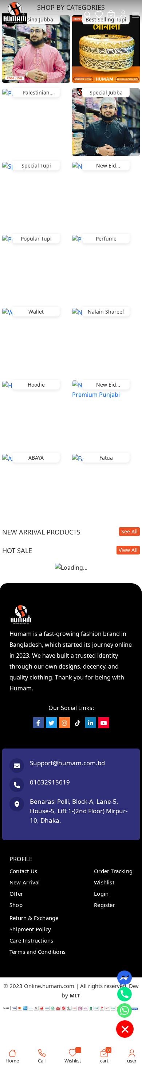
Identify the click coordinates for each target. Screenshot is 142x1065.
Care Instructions (31, 940)
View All (128, 549)
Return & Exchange (33, 917)
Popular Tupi (36, 238)
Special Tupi (36, 165)
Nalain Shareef (106, 311)
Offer (16, 893)
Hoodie (36, 384)
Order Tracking (113, 871)
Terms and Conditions (37, 951)
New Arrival (24, 882)
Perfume (106, 238)
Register (104, 904)
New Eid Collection (106, 166)
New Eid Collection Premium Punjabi (106, 385)
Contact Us (23, 871)
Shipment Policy (30, 929)
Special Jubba (106, 92)
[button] (135, 12)
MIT (75, 995)
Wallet (36, 311)
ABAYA (36, 457)
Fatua (106, 457)
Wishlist (104, 882)
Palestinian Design (36, 93)
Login (101, 893)
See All (129, 531)
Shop (16, 904)
